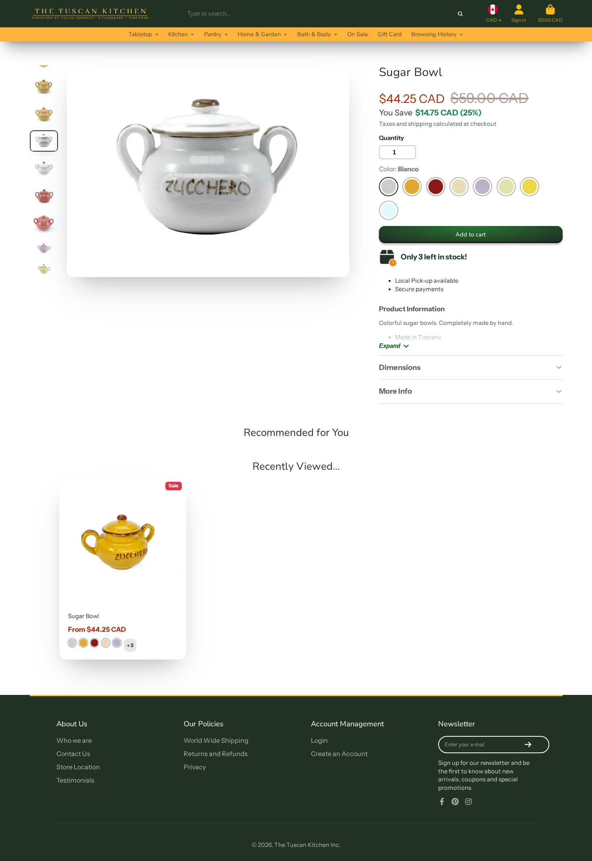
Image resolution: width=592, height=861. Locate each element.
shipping (420, 123)
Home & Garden (259, 34)
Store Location (78, 767)
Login (319, 740)
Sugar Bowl (122, 568)
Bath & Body (314, 34)
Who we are (74, 740)
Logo (90, 13)
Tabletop (140, 34)
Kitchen (178, 34)
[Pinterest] (455, 801)
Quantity (391, 138)
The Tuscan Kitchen (301, 845)
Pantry (212, 34)
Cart (550, 13)
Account (518, 13)
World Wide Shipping (216, 740)
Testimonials (75, 780)
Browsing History (434, 34)
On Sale (357, 34)
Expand (389, 346)
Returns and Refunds (216, 754)
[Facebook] (441, 801)
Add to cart (470, 234)
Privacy (195, 767)
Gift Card (390, 34)
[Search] (460, 13)
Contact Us (73, 754)
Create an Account (339, 754)
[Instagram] (468, 801)
